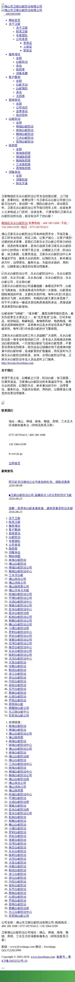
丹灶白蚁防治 (17, 836)
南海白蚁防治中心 (20, 745)
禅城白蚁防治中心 (20, 771)
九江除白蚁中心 (19, 711)
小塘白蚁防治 (17, 828)
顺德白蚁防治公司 (20, 775)
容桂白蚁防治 (17, 685)
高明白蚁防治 (24, 141)
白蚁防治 (22, 61)
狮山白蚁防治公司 (20, 624)
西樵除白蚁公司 (19, 707)
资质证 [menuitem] (27, 42)
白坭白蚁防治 (17, 696)
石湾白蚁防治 (17, 843)
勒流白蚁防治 (17, 670)
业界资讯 (22, 111)
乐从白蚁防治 (17, 851)
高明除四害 (23, 168)
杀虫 (19, 65)
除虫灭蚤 (22, 183)
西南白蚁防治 (17, 692)
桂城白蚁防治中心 (20, 794)
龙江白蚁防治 (17, 673)
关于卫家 (22, 27)
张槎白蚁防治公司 (20, 639)
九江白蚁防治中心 (20, 912)
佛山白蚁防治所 (19, 756)
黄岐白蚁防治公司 (20, 605)
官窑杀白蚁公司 (19, 715)
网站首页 (14, 20)
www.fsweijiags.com (43, 956)
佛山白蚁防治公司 (20, 733)
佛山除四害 (16, 737)
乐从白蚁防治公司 (20, 651)
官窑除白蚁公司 (19, 915)
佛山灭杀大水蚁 (19, 590)
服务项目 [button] (14, 54)
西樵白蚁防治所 (19, 908)
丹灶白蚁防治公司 (20, 635)
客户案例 (14, 529)
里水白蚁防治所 (19, 613)
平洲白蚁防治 (17, 798)
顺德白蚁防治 (24, 134)
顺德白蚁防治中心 (20, 571)
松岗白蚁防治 (17, 817)
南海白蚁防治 (24, 130)
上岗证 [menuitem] (27, 46)
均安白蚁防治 (17, 681)
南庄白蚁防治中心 (20, 647)
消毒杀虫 (14, 552)
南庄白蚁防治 (17, 847)
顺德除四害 (23, 160)
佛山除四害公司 (19, 586)
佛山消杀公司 (17, 582)
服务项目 (14, 525)
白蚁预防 (22, 88)
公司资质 (14, 544)
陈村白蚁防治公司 (20, 654)
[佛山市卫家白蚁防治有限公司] (37, 8)
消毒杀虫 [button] (14, 171)
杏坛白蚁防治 (17, 677)
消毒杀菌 (22, 73)
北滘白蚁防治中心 (20, 658)
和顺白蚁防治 (17, 820)
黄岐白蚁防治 (17, 805)
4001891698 (12, 13)
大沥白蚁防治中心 (20, 601)
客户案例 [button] (14, 77)
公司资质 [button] (22, 39)
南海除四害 (23, 153)
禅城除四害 (23, 156)
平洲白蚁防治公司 (20, 597)
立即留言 (14, 463)
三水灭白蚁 (16, 575)
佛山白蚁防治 (17, 563)
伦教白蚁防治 (17, 666)
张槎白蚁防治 (17, 839)
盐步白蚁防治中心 (20, 609)
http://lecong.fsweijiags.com (17, 363)
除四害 (20, 69)
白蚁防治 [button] (14, 118)
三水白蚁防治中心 (20, 764)
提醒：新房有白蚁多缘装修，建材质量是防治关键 (41, 508)
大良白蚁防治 (17, 662)
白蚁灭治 (22, 84)
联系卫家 (22, 31)
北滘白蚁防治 (17, 858)
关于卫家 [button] (14, 23)
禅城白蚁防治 (24, 126)
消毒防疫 (22, 179)
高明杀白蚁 (16, 704)
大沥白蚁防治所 (19, 801)
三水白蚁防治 (24, 137)
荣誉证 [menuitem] (27, 50)
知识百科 (22, 115)
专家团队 (22, 35)
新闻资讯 (14, 533)
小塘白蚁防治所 (19, 628)
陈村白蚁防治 (17, 855)
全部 (19, 58)
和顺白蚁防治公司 (20, 620)
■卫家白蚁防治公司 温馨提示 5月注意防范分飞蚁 (40, 495)
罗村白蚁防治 (17, 832)
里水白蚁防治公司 (20, 813)
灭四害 (20, 96)
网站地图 (14, 556)
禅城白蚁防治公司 (20, 567)
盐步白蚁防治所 (19, 809)
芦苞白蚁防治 (17, 700)
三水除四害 (23, 164)
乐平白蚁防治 (17, 689)
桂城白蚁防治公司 (20, 594)
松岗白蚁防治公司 (20, 616)
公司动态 (22, 107)
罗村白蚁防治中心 (20, 632)
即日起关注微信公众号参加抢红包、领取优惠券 (39, 481)
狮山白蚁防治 (17, 824)
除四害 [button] (13, 145)
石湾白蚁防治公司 (20, 643)
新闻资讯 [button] (14, 99)
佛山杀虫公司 (17, 578)
